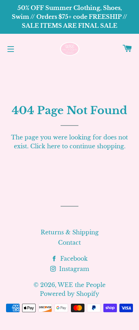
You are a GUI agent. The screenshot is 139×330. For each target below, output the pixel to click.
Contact (69, 242)
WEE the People (81, 284)
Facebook (73, 258)
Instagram (73, 268)
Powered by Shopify (69, 293)
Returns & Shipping (70, 232)
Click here (45, 146)
